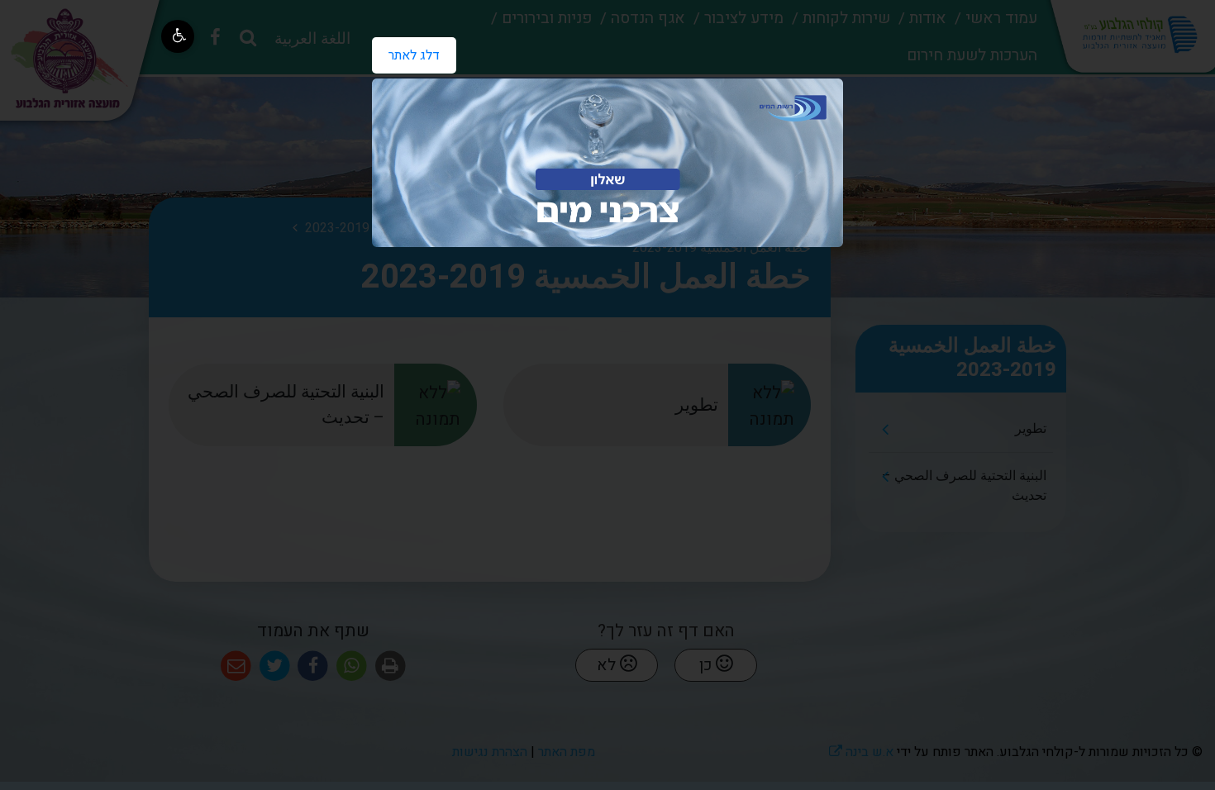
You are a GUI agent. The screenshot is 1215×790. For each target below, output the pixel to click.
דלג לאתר (406, 51)
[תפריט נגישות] (177, 36)
